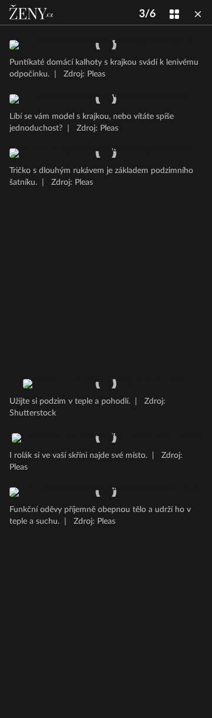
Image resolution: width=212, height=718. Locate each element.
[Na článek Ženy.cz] (32, 12)
